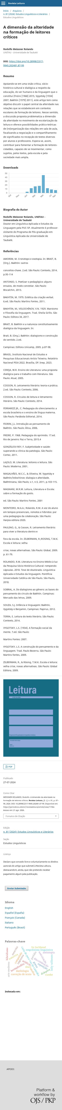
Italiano (9, 922)
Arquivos (17, 10)
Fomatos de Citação (15, 816)
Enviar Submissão (16, 888)
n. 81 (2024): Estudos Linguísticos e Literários (25, 14)
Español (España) (14, 912)
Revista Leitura (16, 3)
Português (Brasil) (15, 927)
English (9, 907)
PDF (10, 766)
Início (6, 10)
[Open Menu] (3, 3)
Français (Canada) (15, 917)
